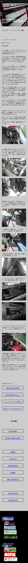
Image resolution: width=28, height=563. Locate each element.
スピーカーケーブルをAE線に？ (13, 401)
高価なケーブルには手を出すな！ (13, 408)
